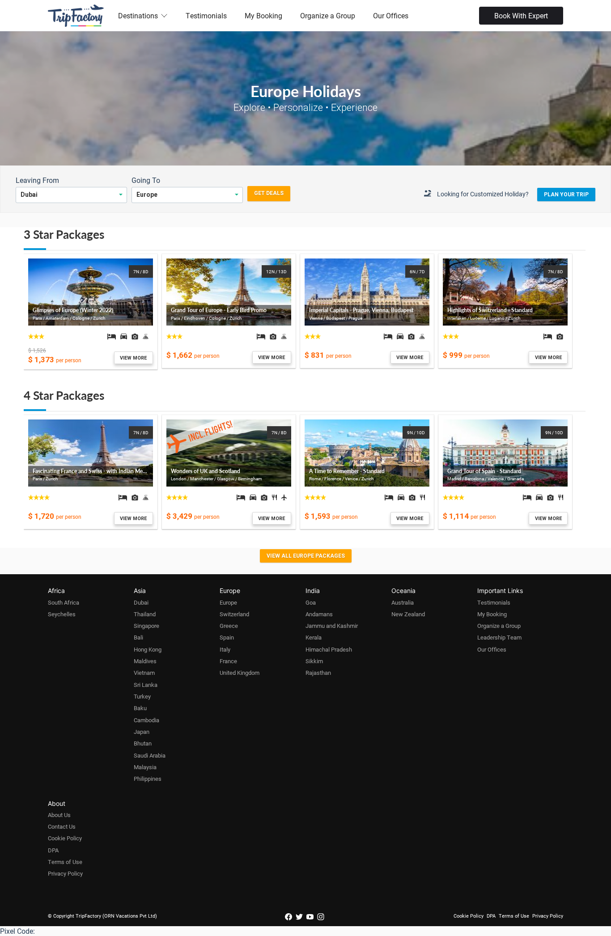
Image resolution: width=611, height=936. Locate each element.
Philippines (147, 779)
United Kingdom (239, 673)
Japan (141, 732)
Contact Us (62, 826)
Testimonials (206, 15)
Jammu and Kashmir (332, 626)
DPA (53, 850)
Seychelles (62, 614)
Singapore (146, 626)
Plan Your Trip (566, 194)
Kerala (314, 637)
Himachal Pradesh (329, 649)
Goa (311, 602)
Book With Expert (521, 15)
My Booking (263, 15)
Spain (227, 637)
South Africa (63, 602)
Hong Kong (147, 649)
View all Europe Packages (306, 556)
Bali (138, 637)
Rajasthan (318, 673)
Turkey (142, 696)
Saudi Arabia (149, 755)
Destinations (138, 15)
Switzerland (234, 614)
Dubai (141, 602)
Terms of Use (65, 862)
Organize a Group (327, 15)
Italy (225, 649)
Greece (229, 626)
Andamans (319, 614)
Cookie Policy (65, 838)
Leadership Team (499, 637)
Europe (228, 602)
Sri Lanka (145, 685)
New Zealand (408, 614)
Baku (140, 708)
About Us (59, 815)
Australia (402, 602)
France (228, 661)
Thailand (145, 614)
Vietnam (144, 673)
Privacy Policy (65, 873)
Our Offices (390, 15)
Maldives (145, 661)
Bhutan (143, 743)
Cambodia (146, 720)
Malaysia (145, 767)
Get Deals (269, 193)
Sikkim (314, 661)
